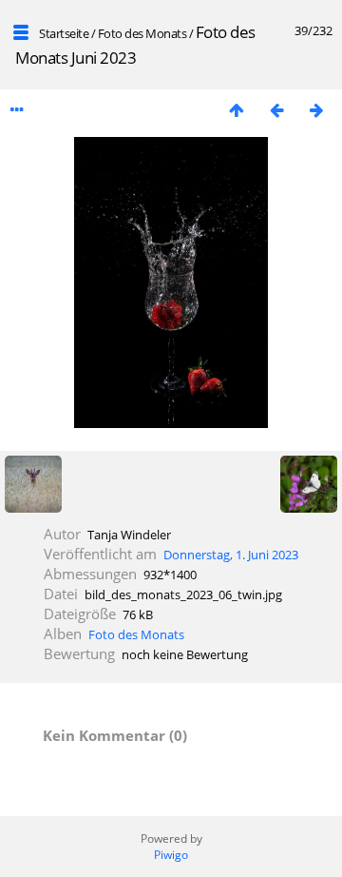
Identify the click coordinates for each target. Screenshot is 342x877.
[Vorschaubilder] (236, 110)
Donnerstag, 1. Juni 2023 (230, 554)
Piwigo (171, 855)
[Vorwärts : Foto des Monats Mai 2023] (316, 110)
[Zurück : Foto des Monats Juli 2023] (276, 110)
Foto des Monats (143, 33)
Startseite (63, 33)
